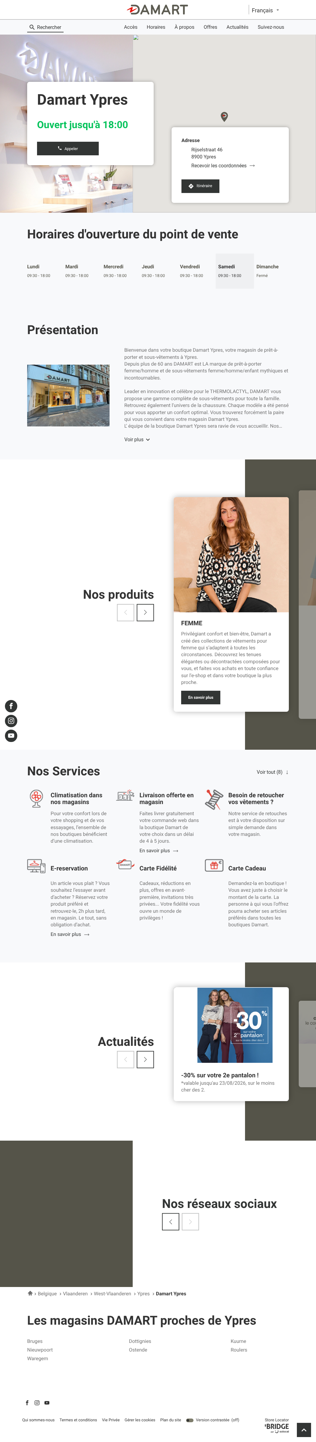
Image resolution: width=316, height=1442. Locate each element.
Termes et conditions (78, 1420)
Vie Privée (111, 1420)
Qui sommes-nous (38, 1420)
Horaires (156, 27)
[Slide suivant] (145, 612)
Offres (210, 27)
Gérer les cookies (140, 1420)
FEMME (191, 623)
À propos (184, 27)
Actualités (237, 27)
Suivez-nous (271, 27)
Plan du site (170, 1420)
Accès (131, 27)
